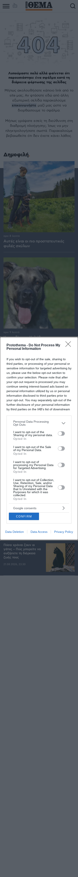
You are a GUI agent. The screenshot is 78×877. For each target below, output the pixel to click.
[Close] (69, 345)
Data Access (39, 531)
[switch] (61, 433)
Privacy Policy (63, 531)
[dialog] (39, 438)
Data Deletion (14, 531)
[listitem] (39, 423)
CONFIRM (24, 516)
